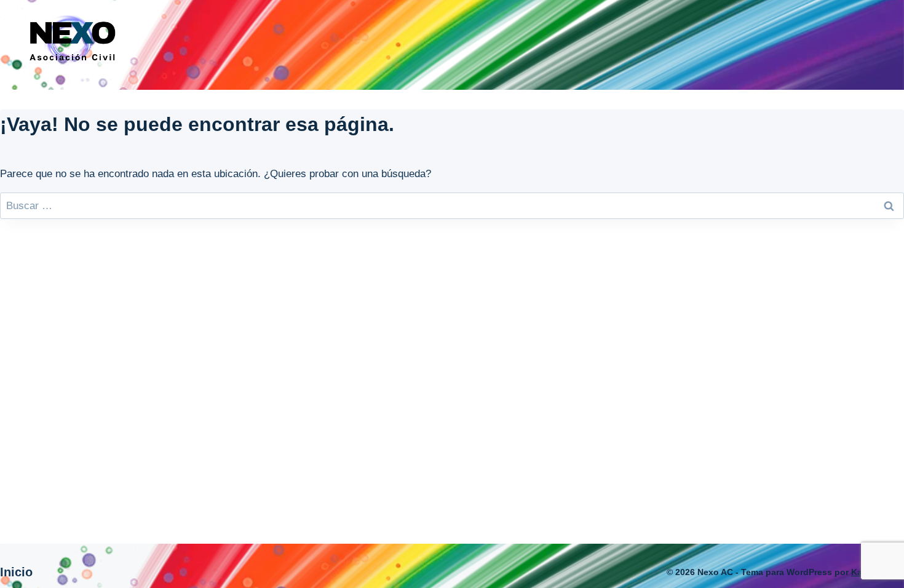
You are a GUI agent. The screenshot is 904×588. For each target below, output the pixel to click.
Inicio (16, 572)
